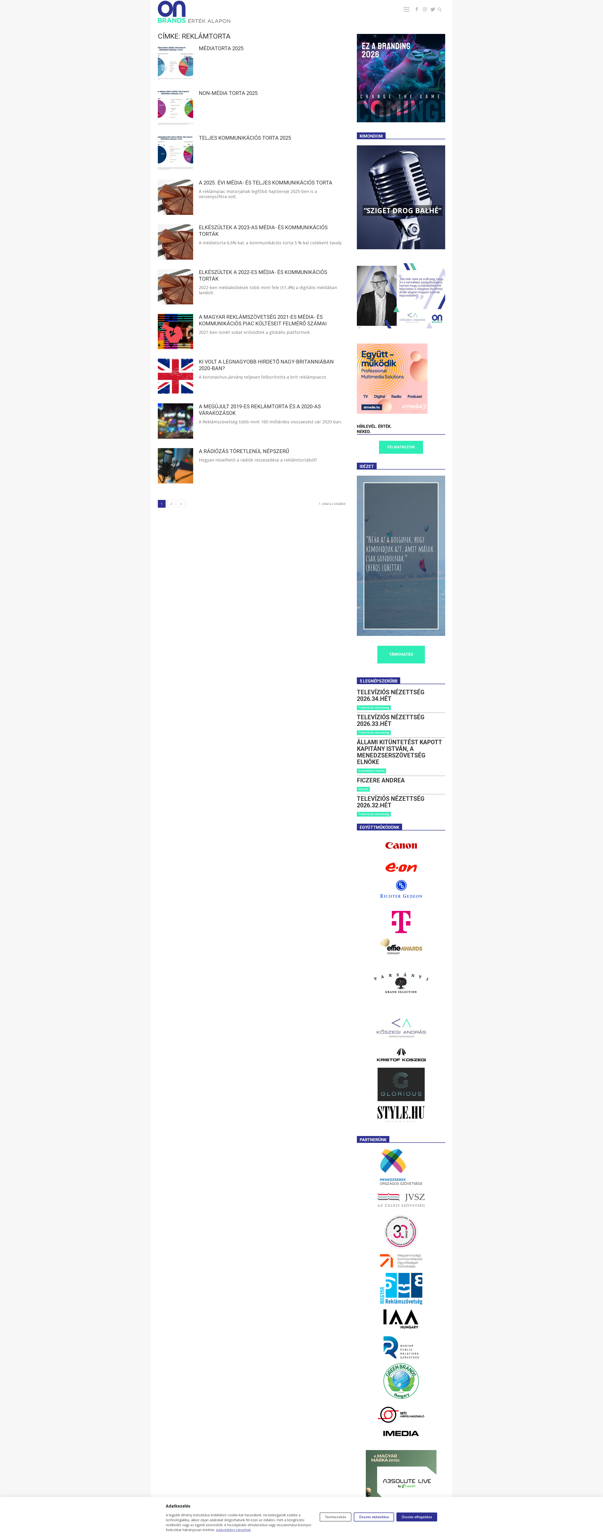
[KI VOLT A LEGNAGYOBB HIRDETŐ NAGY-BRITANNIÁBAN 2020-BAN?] (175, 376)
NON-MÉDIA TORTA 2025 (228, 93)
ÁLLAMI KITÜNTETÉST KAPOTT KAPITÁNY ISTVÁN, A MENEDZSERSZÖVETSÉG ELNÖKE (399, 752)
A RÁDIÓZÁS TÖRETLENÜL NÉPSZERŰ (244, 451)
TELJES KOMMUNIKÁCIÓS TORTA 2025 (245, 138)
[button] (442, 10)
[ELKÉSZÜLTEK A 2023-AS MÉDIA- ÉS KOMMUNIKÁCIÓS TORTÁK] (175, 242)
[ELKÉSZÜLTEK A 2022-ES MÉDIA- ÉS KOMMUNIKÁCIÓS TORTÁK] (175, 286)
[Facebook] (416, 9)
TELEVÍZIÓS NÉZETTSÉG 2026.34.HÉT (390, 695)
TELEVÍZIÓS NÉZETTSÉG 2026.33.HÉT (390, 720)
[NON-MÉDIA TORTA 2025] (175, 107)
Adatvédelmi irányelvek (233, 1530)
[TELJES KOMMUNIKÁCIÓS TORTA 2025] (175, 152)
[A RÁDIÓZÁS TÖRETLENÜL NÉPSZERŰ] (175, 465)
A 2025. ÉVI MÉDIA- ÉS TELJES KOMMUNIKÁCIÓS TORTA (265, 183)
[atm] (392, 412)
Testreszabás (335, 1517)
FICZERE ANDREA (381, 780)
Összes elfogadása (417, 1517)
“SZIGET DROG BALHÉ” (402, 210)
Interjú (363, 789)
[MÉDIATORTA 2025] (175, 63)
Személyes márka (371, 770)
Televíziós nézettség (373, 707)
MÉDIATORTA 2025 (221, 48)
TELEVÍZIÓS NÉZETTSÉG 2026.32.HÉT (390, 802)
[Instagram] (424, 9)
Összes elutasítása (374, 1517)
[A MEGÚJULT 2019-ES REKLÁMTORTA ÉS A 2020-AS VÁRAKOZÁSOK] (175, 421)
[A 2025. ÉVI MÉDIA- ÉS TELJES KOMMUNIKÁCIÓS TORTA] (175, 197)
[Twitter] (432, 9)
